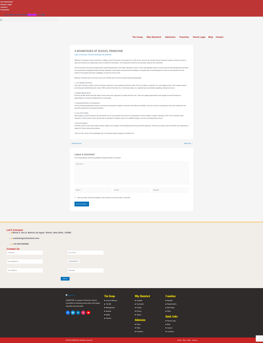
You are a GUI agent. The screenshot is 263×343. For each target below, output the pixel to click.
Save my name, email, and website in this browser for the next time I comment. (104, 198)
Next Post (188, 143)
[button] (138, 37)
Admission (170, 37)
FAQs (138, 328)
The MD (108, 304)
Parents (108, 318)
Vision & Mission (111, 300)
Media (108, 315)
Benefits (170, 300)
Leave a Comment (80, 55)
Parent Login (199, 37)
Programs (140, 331)
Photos (139, 311)
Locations (170, 331)
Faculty (139, 308)
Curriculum (140, 304)
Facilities (139, 300)
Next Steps (171, 308)
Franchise (184, 37)
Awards (108, 311)
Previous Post (75, 143)
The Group (137, 37)
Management (110, 308)
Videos (139, 315)
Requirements (171, 304)
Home (180, 340)
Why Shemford (154, 37)
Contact (219, 37)
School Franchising (94, 55)
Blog (210, 37)
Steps (138, 324)
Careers (169, 328)
